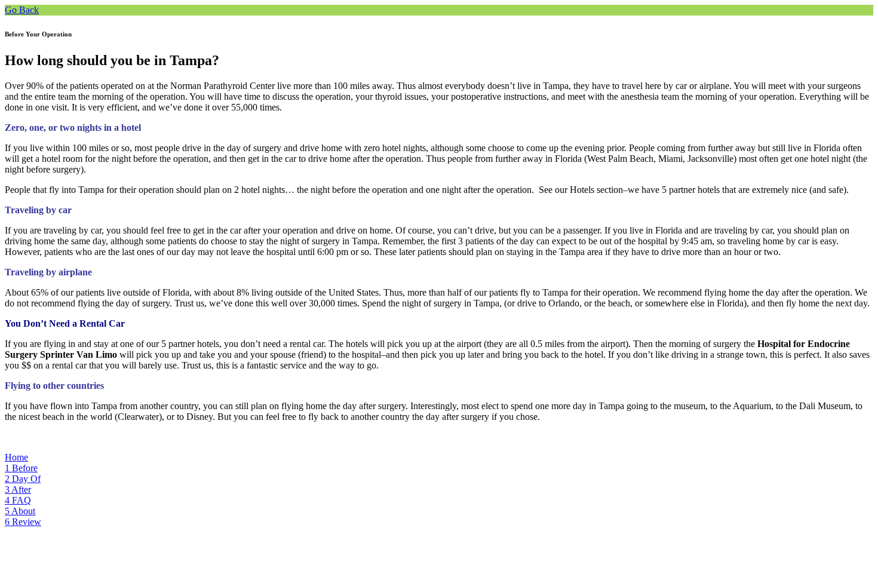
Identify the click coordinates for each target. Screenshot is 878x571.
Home (16, 457)
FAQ (18, 500)
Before (21, 468)
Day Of (23, 479)
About (20, 511)
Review (23, 522)
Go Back (22, 10)
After (18, 489)
